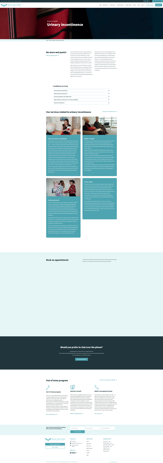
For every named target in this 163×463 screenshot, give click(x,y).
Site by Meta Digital (113, 461)
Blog (142, 5)
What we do (105, 5)
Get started (98, 413)
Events (134, 5)
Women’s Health (52, 40)
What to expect (120, 5)
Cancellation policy (73, 461)
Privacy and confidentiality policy (63, 461)
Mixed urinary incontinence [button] (60, 93)
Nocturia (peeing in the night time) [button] (62, 96)
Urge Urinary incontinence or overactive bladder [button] (66, 99)
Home (100, 5)
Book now (158, 5)
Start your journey (51, 414)
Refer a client (150, 5)
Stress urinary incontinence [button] (61, 90)
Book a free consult (81, 359)
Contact (138, 5)
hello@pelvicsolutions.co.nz (77, 443)
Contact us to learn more (109, 111)
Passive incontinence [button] (59, 102)
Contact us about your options (108, 380)
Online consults (129, 5)
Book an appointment (52, 55)
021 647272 (4, 1)
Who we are (112, 5)
